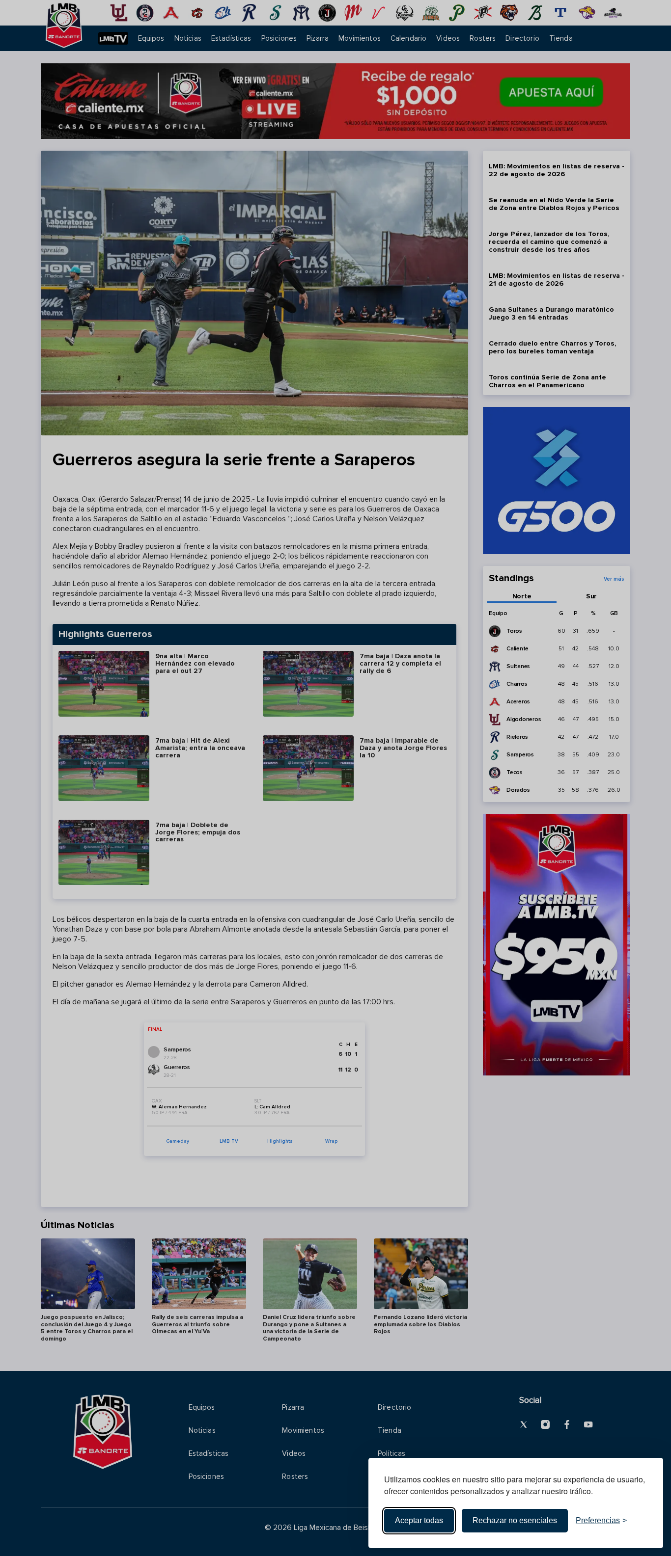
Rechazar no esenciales (515, 1520)
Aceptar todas (419, 1520)
